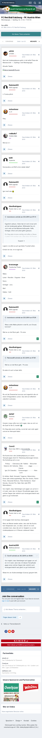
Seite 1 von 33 (21, 41)
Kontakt (26, 720)
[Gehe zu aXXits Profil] (5, 53)
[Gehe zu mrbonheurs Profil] (5, 112)
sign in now (5, 601)
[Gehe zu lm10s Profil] (5, 160)
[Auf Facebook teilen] (6, 631)
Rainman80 (14, 85)
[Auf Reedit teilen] (9, 631)
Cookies (33, 720)
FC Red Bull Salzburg (19, 27)
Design (18, 720)
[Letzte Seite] (39, 41)
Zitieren (10, 76)
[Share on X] (2, 631)
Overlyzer (5, 663)
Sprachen (9, 720)
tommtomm (11, 217)
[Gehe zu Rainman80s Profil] (5, 87)
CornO (12, 446)
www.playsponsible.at (27, 727)
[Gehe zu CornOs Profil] (5, 449)
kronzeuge (13, 264)
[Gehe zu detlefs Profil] (5, 416)
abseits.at (5, 658)
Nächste (33, 41)
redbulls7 (13, 133)
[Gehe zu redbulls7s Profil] (5, 136)
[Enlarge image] (11, 70)
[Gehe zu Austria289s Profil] (5, 547)
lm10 (11, 158)
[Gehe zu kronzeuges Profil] (5, 267)
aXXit (6, 25)
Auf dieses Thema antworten (21, 34)
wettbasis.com (6, 671)
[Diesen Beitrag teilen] (38, 55)
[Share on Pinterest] (12, 631)
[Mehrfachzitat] (4, 76)
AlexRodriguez (15, 206)
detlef (11, 414)
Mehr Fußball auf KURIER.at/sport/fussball (21, 645)
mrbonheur (13, 109)
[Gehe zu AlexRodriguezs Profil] (5, 209)
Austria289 (14, 545)
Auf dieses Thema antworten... (16, 609)
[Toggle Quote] (6, 217)
